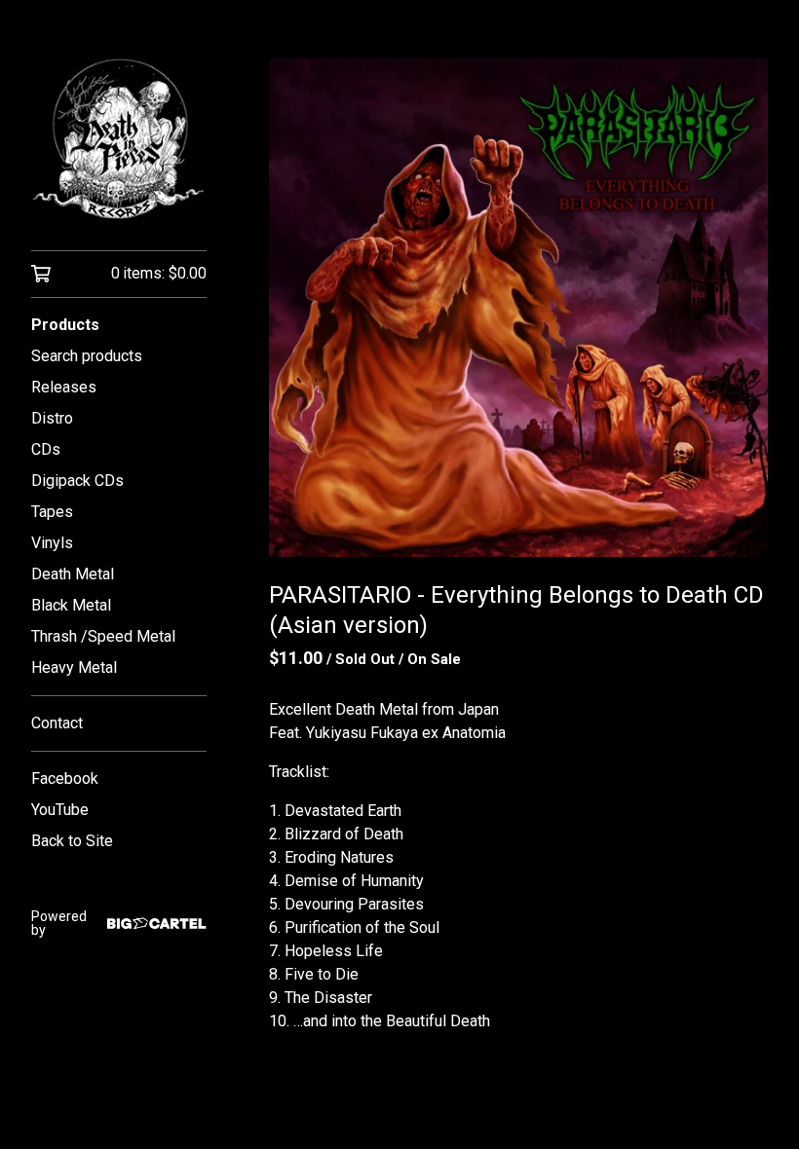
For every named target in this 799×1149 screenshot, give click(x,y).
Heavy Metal (74, 667)
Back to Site (72, 841)
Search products (86, 356)
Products (65, 324)
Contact (57, 723)
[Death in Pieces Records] (119, 138)
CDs (45, 449)
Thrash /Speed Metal (103, 636)
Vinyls (52, 543)
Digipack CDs (77, 480)
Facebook (64, 778)
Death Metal (72, 574)
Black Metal (71, 605)
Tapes (52, 511)
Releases (63, 387)
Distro (52, 418)
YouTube (60, 809)
